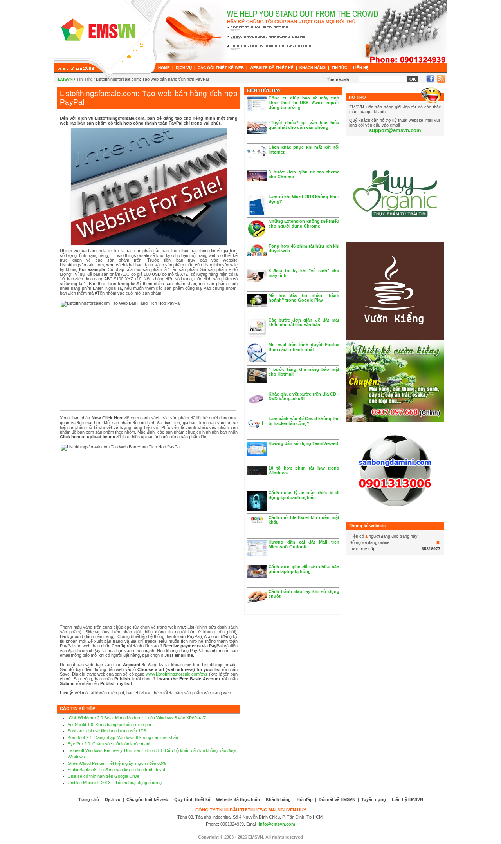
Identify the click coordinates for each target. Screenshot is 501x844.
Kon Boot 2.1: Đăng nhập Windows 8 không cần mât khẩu (123, 737)
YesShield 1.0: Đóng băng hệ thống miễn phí (109, 724)
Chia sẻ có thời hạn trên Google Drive (103, 776)
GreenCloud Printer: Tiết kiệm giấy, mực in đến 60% (117, 763)
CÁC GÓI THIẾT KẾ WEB (221, 67)
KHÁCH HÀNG (312, 67)
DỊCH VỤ (184, 67)
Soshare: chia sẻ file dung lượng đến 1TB (107, 730)
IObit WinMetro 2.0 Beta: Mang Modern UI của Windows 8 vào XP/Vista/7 (137, 718)
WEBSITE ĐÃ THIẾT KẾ (272, 67)
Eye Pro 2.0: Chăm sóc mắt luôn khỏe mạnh (109, 743)
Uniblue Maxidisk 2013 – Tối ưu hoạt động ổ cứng (115, 782)
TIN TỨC (339, 67)
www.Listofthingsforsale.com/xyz (177, 674)
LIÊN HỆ (361, 67)
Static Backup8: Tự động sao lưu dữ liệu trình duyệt (116, 769)
